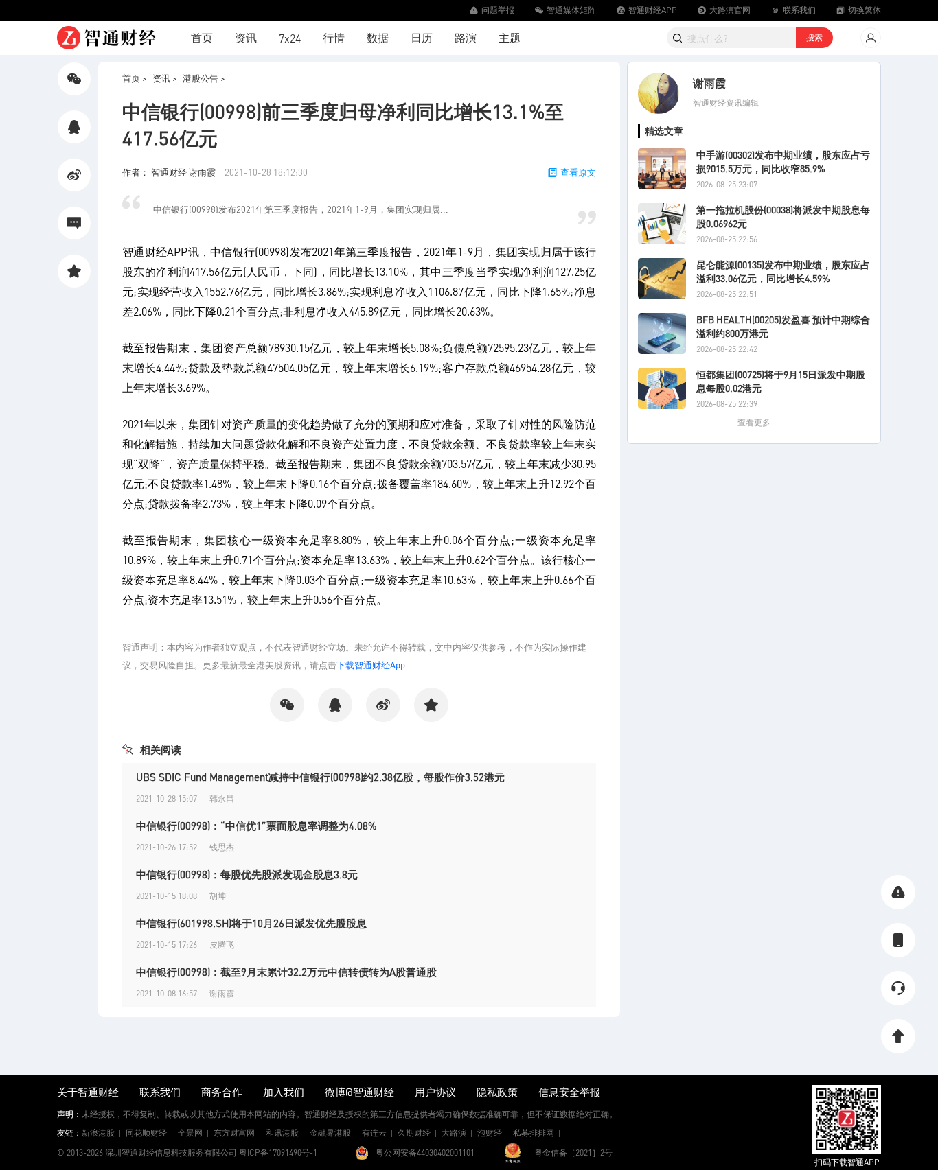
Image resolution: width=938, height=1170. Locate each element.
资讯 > (164, 78)
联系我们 (160, 1092)
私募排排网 (533, 1132)
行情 (334, 37)
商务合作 (221, 1092)
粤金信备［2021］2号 (573, 1152)
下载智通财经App (370, 664)
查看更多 (753, 422)
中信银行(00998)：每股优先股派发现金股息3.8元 (247, 874)
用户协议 (435, 1092)
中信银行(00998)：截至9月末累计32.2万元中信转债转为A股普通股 (286, 972)
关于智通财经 (88, 1092)
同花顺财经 (146, 1132)
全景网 (190, 1132)
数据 (378, 37)
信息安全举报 (569, 1092)
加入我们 (283, 1092)
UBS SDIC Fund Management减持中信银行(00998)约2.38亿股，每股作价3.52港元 (320, 777)
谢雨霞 (709, 82)
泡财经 (489, 1132)
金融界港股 (330, 1132)
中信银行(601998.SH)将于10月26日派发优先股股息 (251, 923)
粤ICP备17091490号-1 (278, 1152)
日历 (422, 37)
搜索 (814, 37)
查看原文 (578, 172)
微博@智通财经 (359, 1092)
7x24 (290, 38)
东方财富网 (234, 1132)
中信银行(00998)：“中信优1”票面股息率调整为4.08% (256, 825)
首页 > (134, 78)
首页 (202, 37)
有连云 (374, 1132)
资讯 (246, 37)
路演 (466, 37)
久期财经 (414, 1132)
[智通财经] (106, 37)
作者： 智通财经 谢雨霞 (170, 172)
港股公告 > (204, 78)
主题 (510, 37)
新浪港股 (98, 1132)
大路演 (454, 1132)
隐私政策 (497, 1092)
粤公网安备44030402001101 (425, 1152)
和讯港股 (282, 1132)
